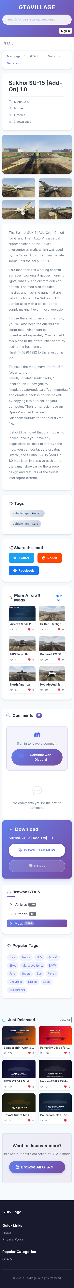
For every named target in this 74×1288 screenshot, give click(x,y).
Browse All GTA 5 (37, 1167)
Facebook (26, 571)
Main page (13, 56)
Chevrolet (15, 981)
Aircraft (53, 957)
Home (6, 1233)
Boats (46, 981)
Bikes (12, 965)
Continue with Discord (40, 757)
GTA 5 (8, 43)
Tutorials (25, 914)
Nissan (32, 981)
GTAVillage (37, 7)
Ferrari (52, 973)
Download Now (39, 850)
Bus (39, 973)
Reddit (52, 558)
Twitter (24, 558)
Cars (12, 957)
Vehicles (25, 905)
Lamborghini (17, 989)
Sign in (65, 30)
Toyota (26, 973)
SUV (39, 957)
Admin (18, 108)
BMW (52, 965)
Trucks (26, 957)
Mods (51, 56)
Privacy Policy (13, 1239)
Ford (12, 973)
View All (58, 597)
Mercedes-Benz (32, 965)
